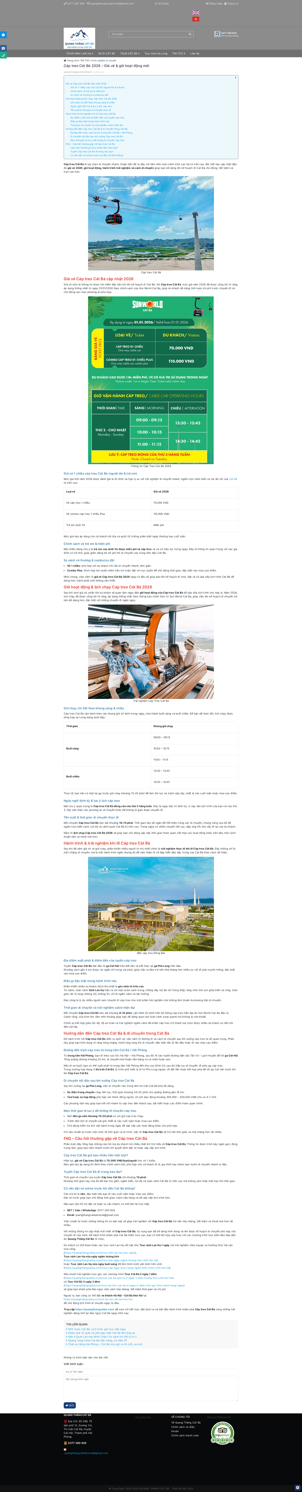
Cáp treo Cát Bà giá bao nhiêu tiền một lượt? (94, 147)
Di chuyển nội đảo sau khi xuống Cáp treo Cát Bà (96, 136)
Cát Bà (233, 479)
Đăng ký (232, 3)
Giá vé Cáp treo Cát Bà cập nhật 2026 (86, 83)
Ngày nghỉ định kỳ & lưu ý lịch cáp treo (91, 106)
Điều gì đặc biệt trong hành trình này (89, 121)
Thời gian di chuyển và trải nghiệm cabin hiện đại (96, 125)
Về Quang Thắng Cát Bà (186, 1422)
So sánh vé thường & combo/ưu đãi (89, 95)
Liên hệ (194, 53)
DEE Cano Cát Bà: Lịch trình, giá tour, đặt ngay (96, 1329)
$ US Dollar (162, 3)
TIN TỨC (178, 53)
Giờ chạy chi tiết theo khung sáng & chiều (92, 102)
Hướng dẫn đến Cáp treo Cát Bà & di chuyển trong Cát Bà (97, 129)
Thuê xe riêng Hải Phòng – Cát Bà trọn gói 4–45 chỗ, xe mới (104, 1344)
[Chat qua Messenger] (3, 48)
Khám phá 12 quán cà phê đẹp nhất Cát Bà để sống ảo (101, 1332)
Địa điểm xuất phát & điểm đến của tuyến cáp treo (97, 117)
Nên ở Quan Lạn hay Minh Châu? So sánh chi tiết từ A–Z (102, 1336)
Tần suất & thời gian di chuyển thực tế (90, 110)
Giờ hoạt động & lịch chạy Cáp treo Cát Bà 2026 (91, 98)
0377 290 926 (76, 3)
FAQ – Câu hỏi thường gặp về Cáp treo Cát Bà (90, 144)
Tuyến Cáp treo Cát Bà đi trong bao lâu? (91, 151)
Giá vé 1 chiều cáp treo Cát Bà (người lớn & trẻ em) (97, 87)
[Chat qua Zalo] (3, 34)
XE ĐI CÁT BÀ (106, 53)
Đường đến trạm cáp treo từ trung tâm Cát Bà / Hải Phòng (101, 132)
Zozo (190, 1488)
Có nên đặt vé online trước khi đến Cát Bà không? (96, 155)
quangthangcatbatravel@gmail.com (112, 3)
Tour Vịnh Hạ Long (156, 53)
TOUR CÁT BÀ (129, 53)
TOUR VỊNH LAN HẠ (79, 53)
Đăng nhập (215, 3)
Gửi (71, 1405)
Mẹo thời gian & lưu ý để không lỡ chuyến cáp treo (97, 140)
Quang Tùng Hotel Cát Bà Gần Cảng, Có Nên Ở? (97, 1340)
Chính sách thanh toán (185, 1435)
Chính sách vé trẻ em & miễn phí (87, 91)
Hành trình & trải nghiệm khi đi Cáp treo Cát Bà (91, 113)
